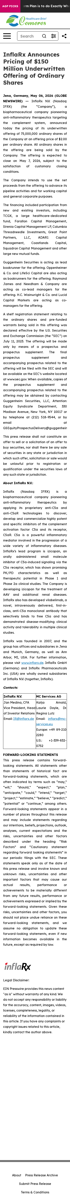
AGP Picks (10, 6)
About (16, 1175)
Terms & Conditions (35, 1192)
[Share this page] (64, 36)
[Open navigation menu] (7, 36)
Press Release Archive (41, 1175)
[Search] (44, 36)
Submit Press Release (35, 1184)
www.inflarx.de (32, 663)
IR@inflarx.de (23, 719)
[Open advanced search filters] (53, 36)
